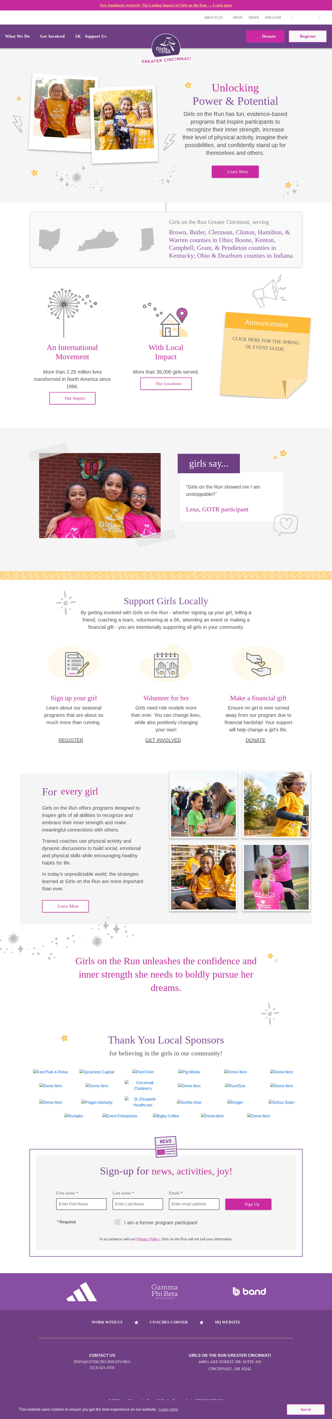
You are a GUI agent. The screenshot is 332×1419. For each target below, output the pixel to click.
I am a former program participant (160, 1222)
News (254, 17)
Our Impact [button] (75, 398)
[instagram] (298, 17)
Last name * (123, 1193)
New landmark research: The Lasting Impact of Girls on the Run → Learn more (166, 5)
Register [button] (308, 36)
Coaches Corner (169, 1322)
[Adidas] (81, 1291)
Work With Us (107, 1322)
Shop (237, 17)
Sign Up (252, 1204)
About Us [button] (214, 17)
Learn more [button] (168, 1409)
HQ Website (227, 1322)
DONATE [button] (255, 740)
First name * (67, 1193)
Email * (176, 1193)
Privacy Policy (148, 1239)
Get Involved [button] (52, 36)
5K (78, 36)
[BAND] (249, 1292)
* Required (66, 1222)
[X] (305, 17)
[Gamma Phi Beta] (165, 1291)
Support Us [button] (95, 36)
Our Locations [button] (168, 383)
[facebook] (313, 17)
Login (4, 17)
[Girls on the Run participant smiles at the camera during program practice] (63, 113)
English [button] (273, 17)
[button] (325, 17)
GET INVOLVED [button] (163, 740)
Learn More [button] (238, 171)
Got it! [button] (306, 1409)
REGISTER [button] (71, 740)
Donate (268, 36)
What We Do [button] (17, 36)
